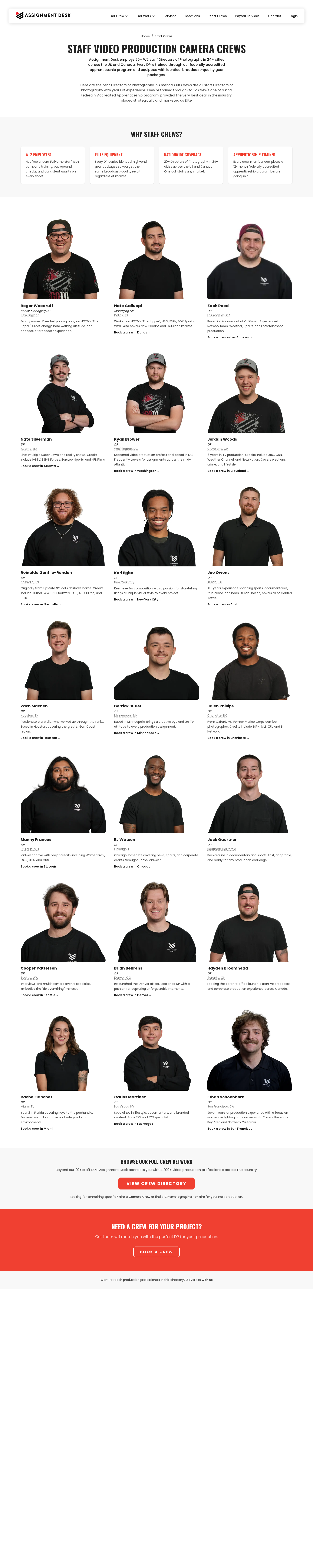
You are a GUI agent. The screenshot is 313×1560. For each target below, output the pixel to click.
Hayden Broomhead (227, 968)
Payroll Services (247, 16)
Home (145, 36)
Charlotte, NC (217, 715)
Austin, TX (214, 582)
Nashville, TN (30, 582)
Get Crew (116, 16)
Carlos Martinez (130, 1097)
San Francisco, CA (220, 1106)
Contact (274, 16)
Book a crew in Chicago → (134, 866)
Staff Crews (217, 16)
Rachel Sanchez (37, 1097)
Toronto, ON (216, 977)
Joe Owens (218, 572)
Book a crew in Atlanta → (40, 466)
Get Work (143, 16)
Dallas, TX (121, 315)
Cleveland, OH (217, 449)
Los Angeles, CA (218, 315)
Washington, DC (126, 449)
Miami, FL (27, 1106)
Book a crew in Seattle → (40, 995)
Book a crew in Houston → (41, 738)
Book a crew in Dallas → (132, 332)
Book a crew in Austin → (225, 604)
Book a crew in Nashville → (41, 604)
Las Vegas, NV (124, 1106)
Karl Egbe (123, 572)
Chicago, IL (122, 849)
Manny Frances (36, 839)
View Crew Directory (156, 1184)
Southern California (221, 849)
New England (30, 315)
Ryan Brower (127, 439)
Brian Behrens (128, 968)
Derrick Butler (128, 706)
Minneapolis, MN (126, 715)
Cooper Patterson (39, 968)
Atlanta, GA (29, 449)
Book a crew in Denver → (133, 995)
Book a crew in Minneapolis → (137, 733)
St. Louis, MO (30, 849)
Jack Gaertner (222, 839)
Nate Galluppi (128, 305)
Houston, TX (29, 715)
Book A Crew (156, 1251)
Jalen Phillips (220, 706)
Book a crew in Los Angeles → (230, 337)
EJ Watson (124, 839)
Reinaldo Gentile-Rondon (46, 572)
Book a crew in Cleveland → (228, 471)
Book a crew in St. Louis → (40, 866)
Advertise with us (199, 1280)
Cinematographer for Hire (184, 1197)
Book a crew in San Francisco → (231, 1128)
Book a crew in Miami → (39, 1128)
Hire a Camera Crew (134, 1197)
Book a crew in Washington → (137, 471)
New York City (124, 582)
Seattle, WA (29, 977)
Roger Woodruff (37, 305)
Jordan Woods (222, 439)
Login (294, 16)
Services (170, 16)
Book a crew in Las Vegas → (135, 1124)
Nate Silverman (36, 439)
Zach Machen (34, 706)
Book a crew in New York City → (138, 599)
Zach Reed (218, 305)
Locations (192, 16)
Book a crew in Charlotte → (228, 738)
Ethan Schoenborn (225, 1097)
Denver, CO (122, 977)
